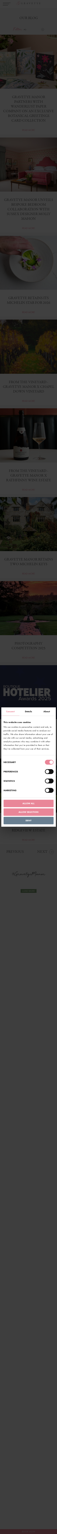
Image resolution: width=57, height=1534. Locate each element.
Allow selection (28, 811)
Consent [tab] (10, 711)
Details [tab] (28, 711)
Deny (28, 820)
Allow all (28, 803)
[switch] (49, 771)
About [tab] (46, 711)
